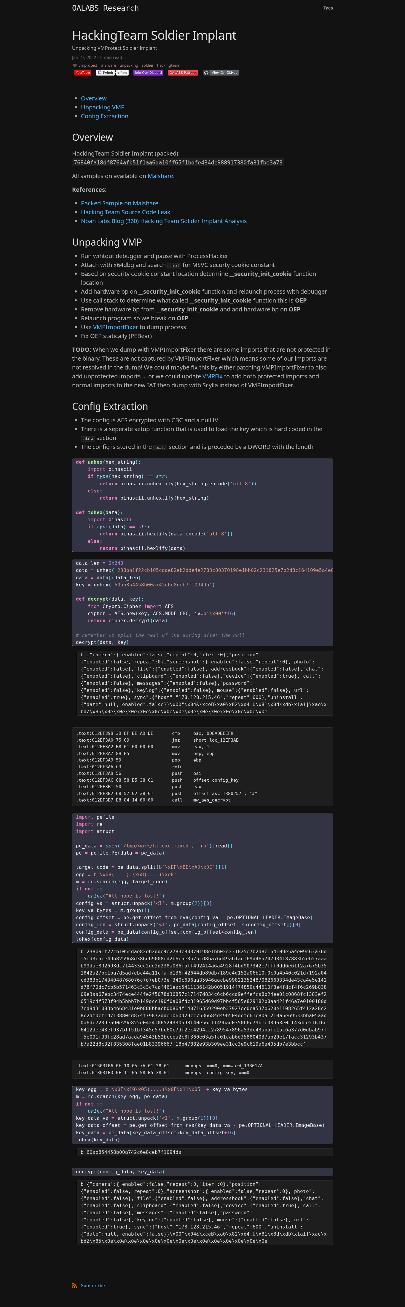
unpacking (128, 65)
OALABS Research (105, 8)
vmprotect (88, 65)
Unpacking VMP (103, 107)
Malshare (160, 176)
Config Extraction (104, 116)
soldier (148, 65)
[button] (82, 73)
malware (108, 65)
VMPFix (213, 376)
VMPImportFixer (115, 327)
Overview (94, 98)
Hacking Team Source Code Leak (125, 212)
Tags (328, 8)
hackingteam (168, 65)
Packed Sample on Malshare (119, 203)
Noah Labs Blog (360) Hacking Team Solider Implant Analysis (164, 221)
